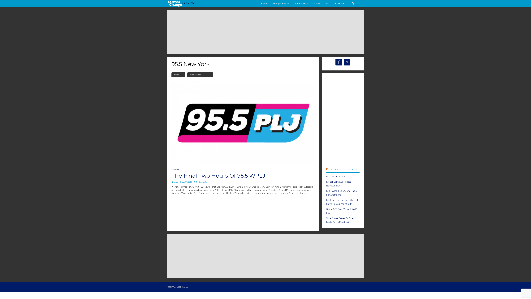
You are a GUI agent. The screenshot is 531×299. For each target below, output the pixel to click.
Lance (176, 182)
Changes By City (280, 3)
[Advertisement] (265, 31)
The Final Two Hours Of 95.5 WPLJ (218, 175)
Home (264, 3)
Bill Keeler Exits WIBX (336, 176)
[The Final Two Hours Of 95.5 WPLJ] (243, 163)
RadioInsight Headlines (343, 169)
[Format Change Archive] (181, 6)
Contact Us (341, 3)
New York (175, 170)
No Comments (201, 182)
